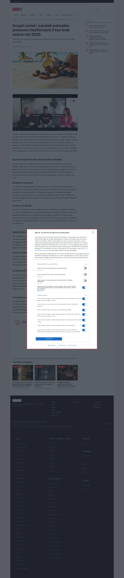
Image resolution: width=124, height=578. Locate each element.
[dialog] (62, 289)
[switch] (84, 268)
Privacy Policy (72, 345)
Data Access (62, 345)
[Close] (93, 233)
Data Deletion (52, 345)
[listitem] (62, 264)
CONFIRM (49, 339)
